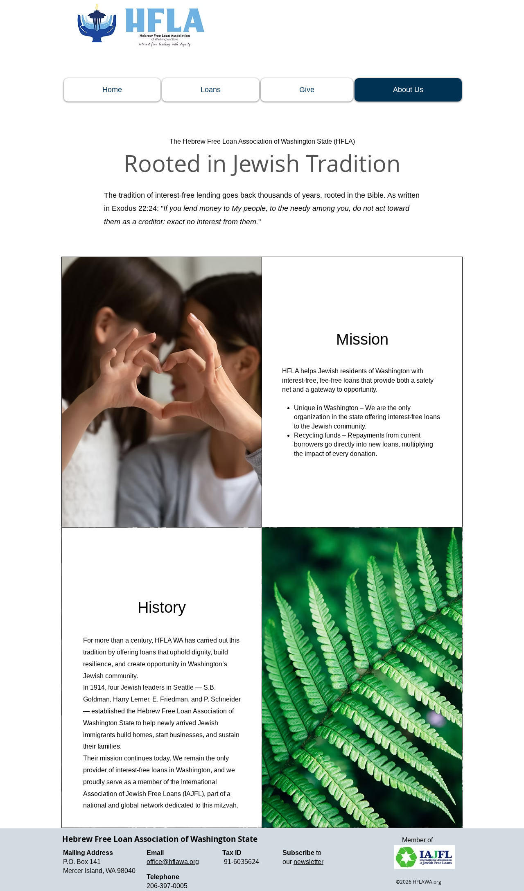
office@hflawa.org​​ (173, 861)
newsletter (308, 861)
